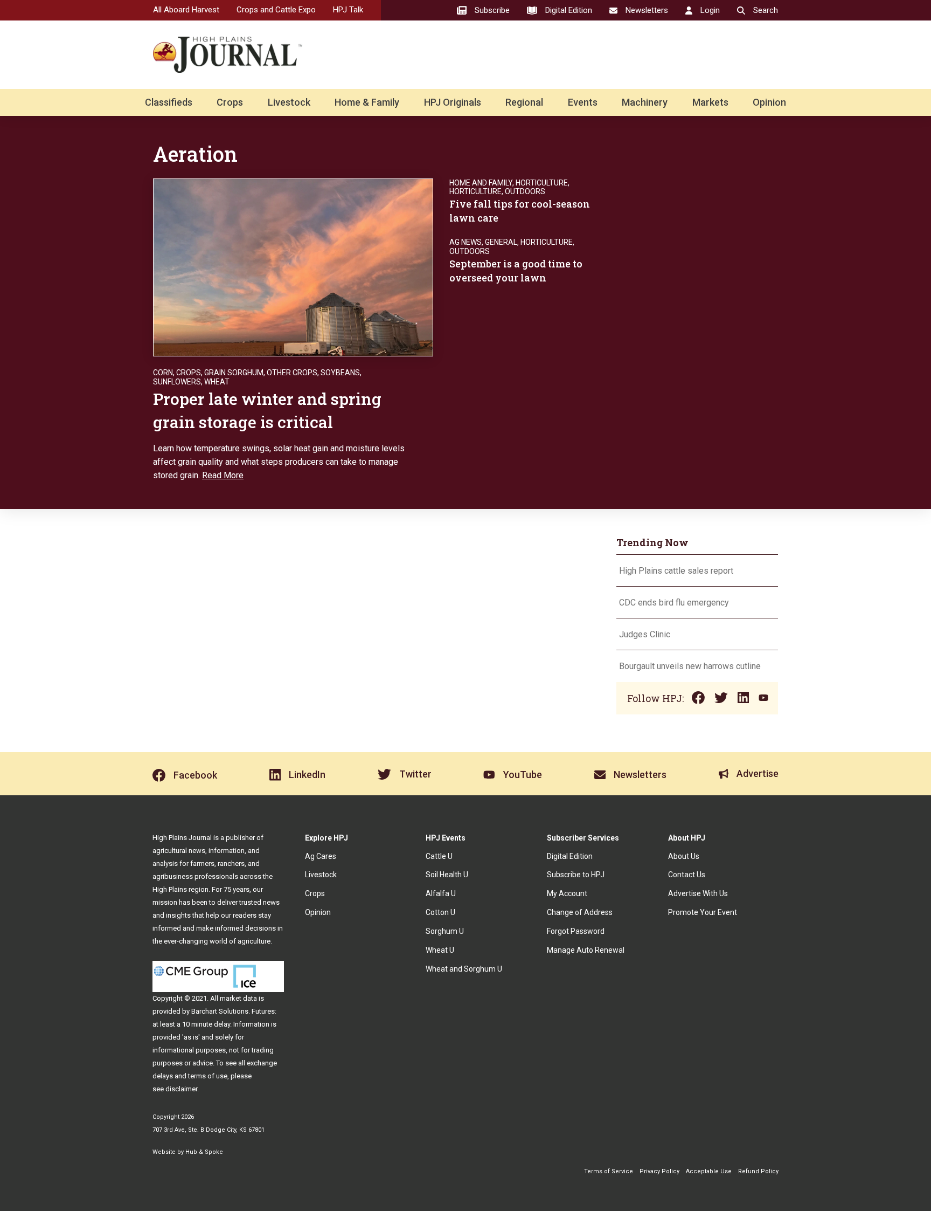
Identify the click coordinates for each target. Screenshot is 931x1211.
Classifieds (168, 102)
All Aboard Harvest (186, 10)
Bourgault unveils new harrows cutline (690, 666)
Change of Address (580, 912)
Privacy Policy (659, 1171)
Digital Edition (570, 856)
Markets (710, 102)
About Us (683, 856)
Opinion (769, 102)
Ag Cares (320, 856)
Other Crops (292, 372)
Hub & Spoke (204, 1151)
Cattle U (439, 856)
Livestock (289, 102)
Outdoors (525, 191)
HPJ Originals (452, 102)
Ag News (465, 242)
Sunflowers (177, 381)
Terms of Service (608, 1171)
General (501, 242)
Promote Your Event (702, 912)
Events (582, 102)
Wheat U (440, 950)
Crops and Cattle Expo (276, 10)
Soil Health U (447, 874)
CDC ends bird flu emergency (674, 602)
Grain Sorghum (233, 372)
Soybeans (340, 372)
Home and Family (480, 182)
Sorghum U (445, 931)
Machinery (645, 102)
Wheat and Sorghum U (464, 969)
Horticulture (542, 182)
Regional (524, 102)
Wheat (217, 381)
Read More (223, 475)
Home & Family (367, 102)
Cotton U (440, 912)
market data (238, 998)
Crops (230, 102)
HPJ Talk (348, 10)
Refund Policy (758, 1171)
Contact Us (686, 874)
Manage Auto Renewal (585, 950)
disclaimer (181, 1089)
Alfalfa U (441, 893)
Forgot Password (576, 931)
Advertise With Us (698, 893)
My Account (567, 893)
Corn (163, 372)
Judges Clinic (644, 634)
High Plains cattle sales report (676, 571)
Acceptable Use (709, 1171)
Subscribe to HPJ (576, 874)
